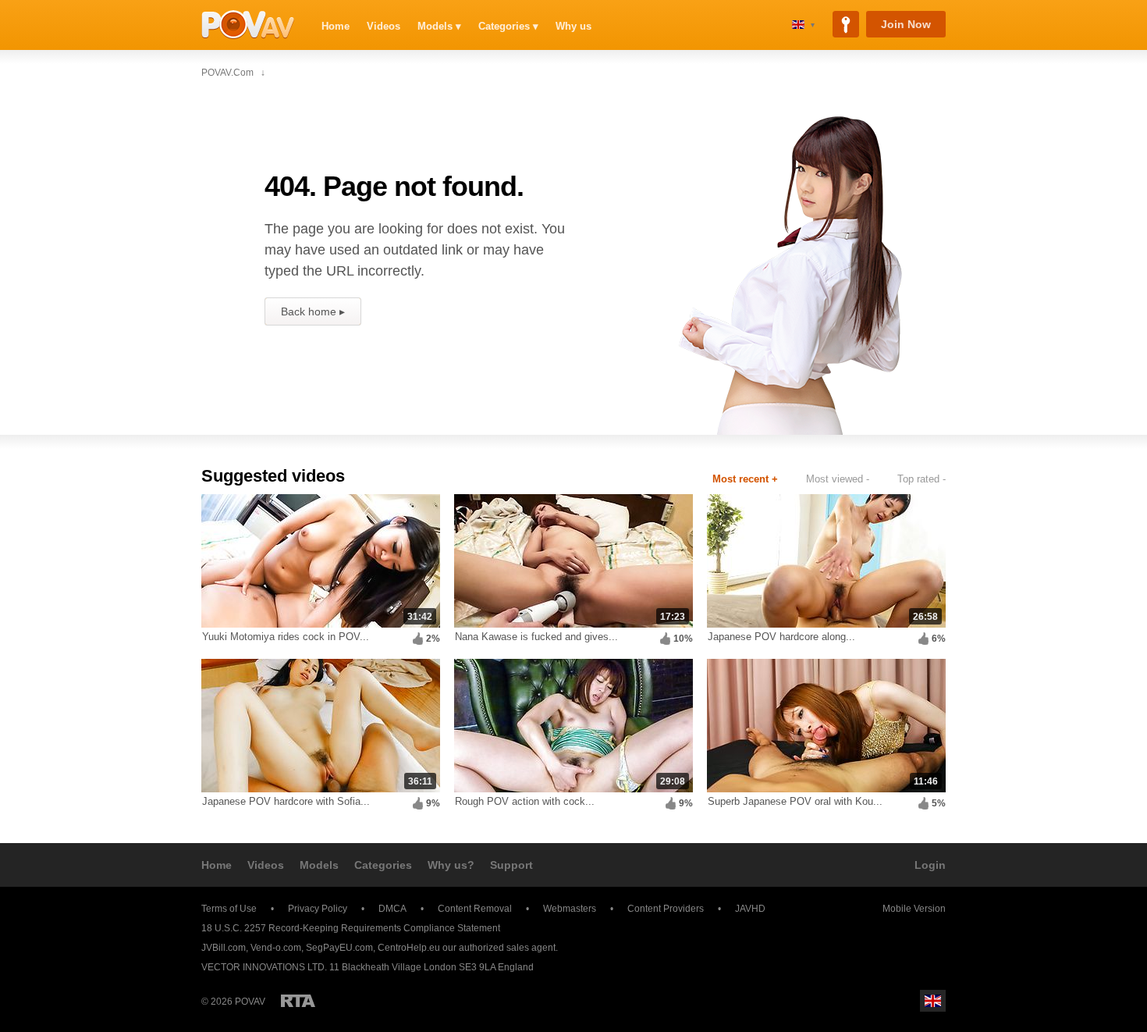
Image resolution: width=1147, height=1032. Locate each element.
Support (511, 865)
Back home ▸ (313, 311)
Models (319, 865)
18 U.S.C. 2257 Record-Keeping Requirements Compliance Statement (350, 928)
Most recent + (745, 479)
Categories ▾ (508, 26)
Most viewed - (837, 479)
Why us (573, 26)
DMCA (392, 908)
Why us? (451, 865)
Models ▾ (439, 26)
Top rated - (921, 479)
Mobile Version (914, 908)
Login (930, 865)
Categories (383, 865)
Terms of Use (229, 908)
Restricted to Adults (298, 1001)
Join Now (906, 24)
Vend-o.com (275, 947)
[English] (803, 24)
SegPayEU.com (339, 947)
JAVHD (750, 908)
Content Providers (665, 908)
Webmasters (569, 908)
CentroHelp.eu (409, 947)
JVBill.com (223, 947)
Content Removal (475, 908)
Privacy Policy (317, 908)
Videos (383, 26)
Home (335, 26)
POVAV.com (248, 24)
